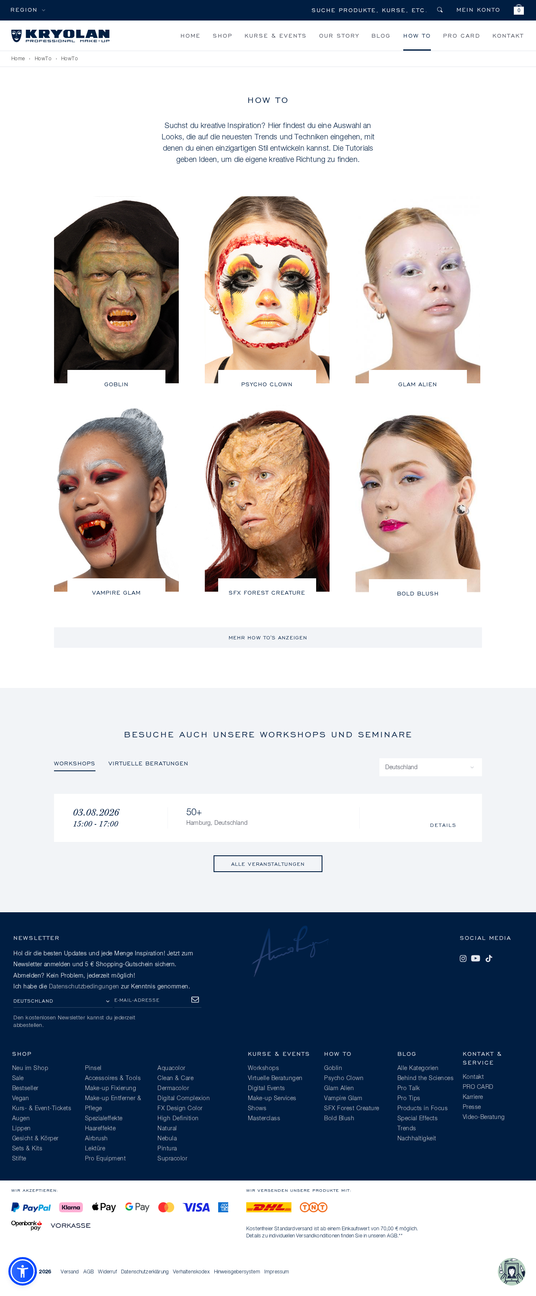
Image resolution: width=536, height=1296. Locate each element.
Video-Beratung (484, 1117)
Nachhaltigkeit (416, 1139)
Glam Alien (417, 384)
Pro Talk (408, 1088)
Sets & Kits (27, 1149)
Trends (406, 1129)
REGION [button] (24, 9)
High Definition (178, 1118)
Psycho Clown (267, 384)
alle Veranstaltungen (268, 863)
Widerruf (107, 1272)
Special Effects (417, 1118)
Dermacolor (173, 1088)
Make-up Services (272, 1098)
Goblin (116, 384)
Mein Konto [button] (478, 9)
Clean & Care (175, 1078)
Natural (167, 1129)
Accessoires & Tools (113, 1078)
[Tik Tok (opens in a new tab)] (488, 958)
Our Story (339, 35)
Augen (21, 1118)
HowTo (43, 59)
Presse (472, 1107)
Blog (381, 35)
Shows (257, 1108)
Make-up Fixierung (111, 1088)
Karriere (473, 1097)
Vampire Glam (116, 592)
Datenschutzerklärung (145, 1272)
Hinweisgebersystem (237, 1272)
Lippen (21, 1129)
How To (417, 35)
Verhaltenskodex (191, 1272)
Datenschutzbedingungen (84, 987)
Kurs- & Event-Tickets (42, 1108)
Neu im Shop (30, 1068)
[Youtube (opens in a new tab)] (475, 958)
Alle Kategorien (418, 1068)
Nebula (167, 1139)
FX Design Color (180, 1108)
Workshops (74, 763)
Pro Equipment (105, 1159)
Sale (18, 1078)
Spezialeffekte (104, 1118)
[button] (519, 11)
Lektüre (95, 1149)
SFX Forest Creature (267, 592)
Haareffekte (100, 1129)
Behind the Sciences (425, 1078)
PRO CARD (461, 35)
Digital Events (266, 1088)
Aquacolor (171, 1068)
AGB (392, 1236)
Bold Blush (418, 593)
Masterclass (264, 1118)
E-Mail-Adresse (137, 1000)
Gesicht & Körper (35, 1139)
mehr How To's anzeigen (268, 637)
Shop (222, 35)
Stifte (19, 1159)
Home (190, 35)
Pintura (167, 1149)
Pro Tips (408, 1098)
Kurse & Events (276, 35)
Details (443, 825)
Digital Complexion (183, 1098)
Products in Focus (422, 1108)
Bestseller (25, 1088)
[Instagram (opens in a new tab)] (463, 958)
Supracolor (172, 1159)
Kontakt (508, 35)
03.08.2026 (96, 818)
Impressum (276, 1272)
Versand (70, 1272)
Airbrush (96, 1139)
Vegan (20, 1098)
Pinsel (93, 1068)
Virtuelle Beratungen (148, 763)
